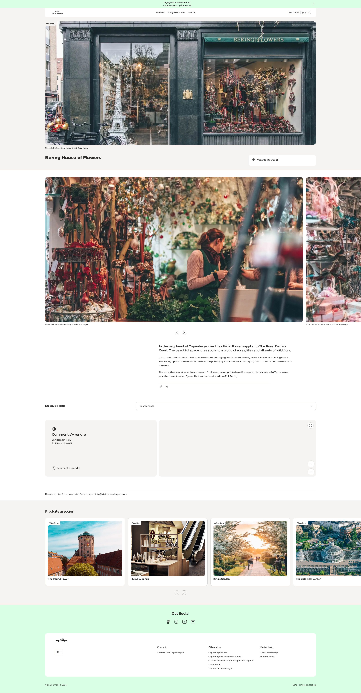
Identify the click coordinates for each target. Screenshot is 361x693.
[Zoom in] (311, 463)
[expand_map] (310, 425)
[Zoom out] (311, 471)
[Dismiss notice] (313, 4)
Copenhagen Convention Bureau (225, 656)
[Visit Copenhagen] (61, 640)
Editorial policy (267, 656)
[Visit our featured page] (184, 621)
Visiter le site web (266, 160)
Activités (160, 12)
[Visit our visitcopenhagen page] (168, 621)
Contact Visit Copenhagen (170, 652)
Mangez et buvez (176, 12)
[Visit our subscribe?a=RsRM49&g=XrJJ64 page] (193, 621)
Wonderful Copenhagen (220, 668)
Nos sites (293, 12)
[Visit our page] (176, 621)
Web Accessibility (269, 652)
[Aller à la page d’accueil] (57, 12)
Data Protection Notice (304, 685)
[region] (237, 448)
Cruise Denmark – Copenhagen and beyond (231, 660)
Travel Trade (214, 664)
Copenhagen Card (217, 652)
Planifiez (192, 12)
